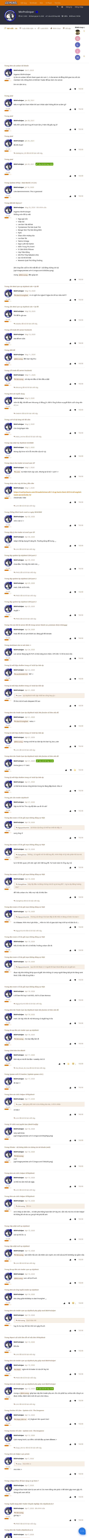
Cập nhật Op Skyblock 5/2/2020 (21, 443)
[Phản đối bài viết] (76, 89)
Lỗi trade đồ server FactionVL (21, 330)
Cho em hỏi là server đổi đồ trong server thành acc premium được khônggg (38, 625)
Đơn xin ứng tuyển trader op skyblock (24, 1290)
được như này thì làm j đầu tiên (22, 483)
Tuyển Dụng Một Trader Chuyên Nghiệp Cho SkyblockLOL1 (32, 1504)
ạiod (11, 96)
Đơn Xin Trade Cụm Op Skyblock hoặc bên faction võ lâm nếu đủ (34, 712)
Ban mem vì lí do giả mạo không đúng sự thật (27, 818)
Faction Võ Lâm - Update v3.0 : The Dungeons (27, 1410)
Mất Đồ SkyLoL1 (16, 203)
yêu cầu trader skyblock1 (19, 797)
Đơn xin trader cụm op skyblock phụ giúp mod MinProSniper (33, 1310)
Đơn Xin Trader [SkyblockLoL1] (21, 1530)
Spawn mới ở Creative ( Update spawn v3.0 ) (26, 1074)
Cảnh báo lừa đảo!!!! (17, 1050)
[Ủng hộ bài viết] (71, 89)
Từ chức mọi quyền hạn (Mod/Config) (24, 1124)
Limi (18, 472)
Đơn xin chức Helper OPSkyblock (22, 1094)
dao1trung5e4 (22, 295)
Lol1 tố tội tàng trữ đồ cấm (20, 419)
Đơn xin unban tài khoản (19, 66)
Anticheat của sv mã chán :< (20, 645)
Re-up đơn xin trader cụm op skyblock (24, 1030)
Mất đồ (12, 350)
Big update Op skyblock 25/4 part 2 (23, 555)
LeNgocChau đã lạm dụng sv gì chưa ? (24, 1481)
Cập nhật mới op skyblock (20, 1226)
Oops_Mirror (21, 1419)
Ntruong (19, 379)
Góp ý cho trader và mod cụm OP (22, 463)
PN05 (18, 1369)
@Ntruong (23, 275)
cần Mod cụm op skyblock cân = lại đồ (24, 286)
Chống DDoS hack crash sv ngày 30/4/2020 (26, 512)
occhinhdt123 (22, 674)
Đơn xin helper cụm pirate (19, 1454)
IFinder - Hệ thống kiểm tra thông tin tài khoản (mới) (30, 1147)
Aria (19, 1464)
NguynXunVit (23, 828)
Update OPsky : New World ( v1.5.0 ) (23, 183)
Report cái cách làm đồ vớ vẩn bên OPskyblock (27, 1337)
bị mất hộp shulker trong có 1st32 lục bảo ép (27, 665)
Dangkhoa (22, 854)
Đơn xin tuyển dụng (17, 394)
